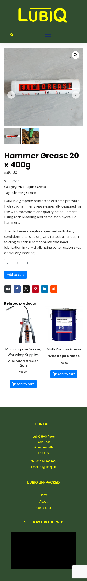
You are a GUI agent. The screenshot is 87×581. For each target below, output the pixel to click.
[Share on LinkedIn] (44, 289)
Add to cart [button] (25, 384)
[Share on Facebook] (17, 289)
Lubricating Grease (23, 193)
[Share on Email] (7, 289)
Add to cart (15, 274)
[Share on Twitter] (26, 289)
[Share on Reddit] (53, 289)
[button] (75, 55)
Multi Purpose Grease (32, 187)
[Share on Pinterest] (35, 289)
